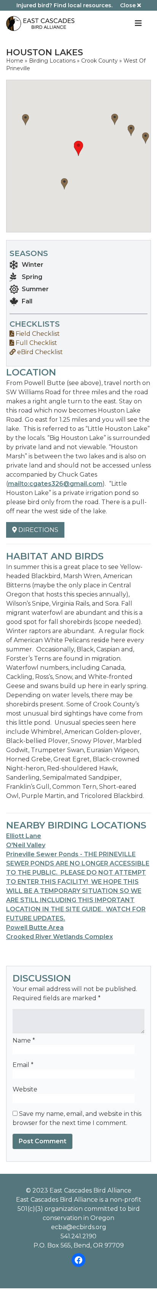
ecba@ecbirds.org (78, 1227)
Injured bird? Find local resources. (64, 5)
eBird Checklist (39, 352)
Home (14, 60)
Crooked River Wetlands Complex (59, 936)
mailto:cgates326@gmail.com (55, 483)
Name (24, 1040)
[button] (114, 119)
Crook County (99, 60)
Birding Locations (52, 60)
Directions (37, 529)
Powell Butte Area (35, 927)
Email (23, 1065)
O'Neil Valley (25, 845)
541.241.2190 (78, 1236)
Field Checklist (37, 333)
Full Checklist (35, 343)
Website (25, 1089)
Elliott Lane (23, 836)
